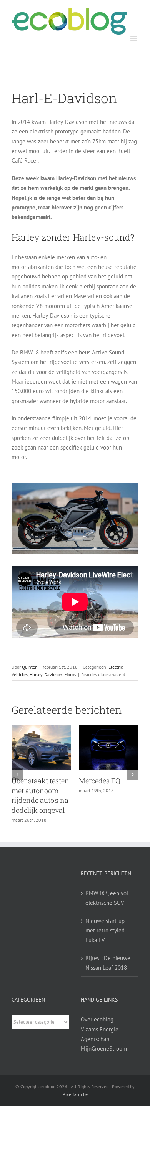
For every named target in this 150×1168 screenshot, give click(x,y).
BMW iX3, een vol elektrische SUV (106, 898)
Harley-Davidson (46, 674)
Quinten (30, 667)
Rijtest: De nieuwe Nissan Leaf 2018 (107, 962)
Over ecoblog (97, 1019)
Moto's (70, 674)
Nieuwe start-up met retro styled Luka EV (105, 930)
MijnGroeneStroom (104, 1048)
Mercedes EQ (99, 780)
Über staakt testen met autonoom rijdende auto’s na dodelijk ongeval (40, 795)
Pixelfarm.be (75, 1094)
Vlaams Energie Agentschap (99, 1034)
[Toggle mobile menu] (134, 39)
